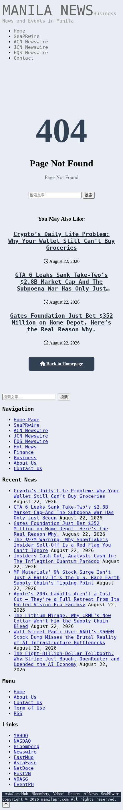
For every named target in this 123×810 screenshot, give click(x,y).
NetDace (24, 768)
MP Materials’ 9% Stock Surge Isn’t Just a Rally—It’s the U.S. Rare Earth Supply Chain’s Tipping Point (67, 577)
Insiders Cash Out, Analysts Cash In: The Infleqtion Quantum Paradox (65, 558)
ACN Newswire (31, 42)
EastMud (24, 757)
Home (19, 31)
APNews (91, 794)
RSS (18, 713)
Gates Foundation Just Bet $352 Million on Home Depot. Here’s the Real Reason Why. (61, 322)
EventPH (24, 784)
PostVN (22, 773)
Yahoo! (59, 794)
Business (25, 457)
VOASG (21, 779)
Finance (24, 452)
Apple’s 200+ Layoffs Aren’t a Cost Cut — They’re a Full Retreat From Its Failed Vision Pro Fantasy (67, 599)
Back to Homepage (64, 363)
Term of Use (29, 708)
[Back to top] (6, 805)
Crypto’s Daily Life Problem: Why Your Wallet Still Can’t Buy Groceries (61, 241)
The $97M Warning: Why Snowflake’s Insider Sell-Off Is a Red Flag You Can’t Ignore (62, 545)
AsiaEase (25, 762)
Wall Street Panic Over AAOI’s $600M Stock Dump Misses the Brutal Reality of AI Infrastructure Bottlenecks (65, 637)
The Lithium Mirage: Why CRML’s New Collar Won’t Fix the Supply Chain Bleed (62, 621)
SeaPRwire (26, 36)
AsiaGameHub (16, 794)
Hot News (25, 447)
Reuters (74, 794)
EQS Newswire (31, 52)
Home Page (26, 419)
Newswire (25, 752)
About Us (25, 463)
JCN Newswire (31, 47)
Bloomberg (26, 746)
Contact (24, 58)
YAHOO (21, 735)
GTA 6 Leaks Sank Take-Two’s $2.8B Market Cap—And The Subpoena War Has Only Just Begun (61, 285)
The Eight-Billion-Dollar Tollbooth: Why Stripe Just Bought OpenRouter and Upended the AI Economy (67, 659)
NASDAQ (22, 741)
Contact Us (28, 468)
